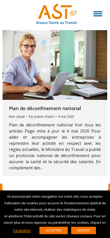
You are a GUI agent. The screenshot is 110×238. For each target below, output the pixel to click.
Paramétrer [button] (22, 230)
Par (41, 116)
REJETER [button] (84, 230)
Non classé (17, 116)
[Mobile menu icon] (98, 14)
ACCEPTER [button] (53, 230)
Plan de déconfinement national (45, 108)
